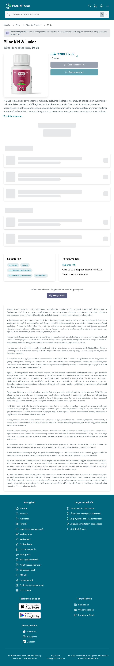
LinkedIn (31, 641)
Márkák (7, 25)
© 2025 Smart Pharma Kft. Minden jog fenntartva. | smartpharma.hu (24, 657)
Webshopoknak (86, 609)
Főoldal (23, 508)
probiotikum (40, 275)
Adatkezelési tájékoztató (83, 508)
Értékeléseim (26, 544)
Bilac (18, 25)
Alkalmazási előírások (30, 564)
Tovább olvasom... (14, 116)
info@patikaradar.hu (56, 658)
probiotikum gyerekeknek (20, 270)
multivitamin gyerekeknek (20, 275)
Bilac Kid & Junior (33, 25)
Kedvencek (25, 539)
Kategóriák (25, 554)
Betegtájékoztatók (29, 559)
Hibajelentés (59, 295)
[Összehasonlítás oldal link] (95, 6)
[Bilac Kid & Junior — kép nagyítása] (26, 74)
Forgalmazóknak (86, 614)
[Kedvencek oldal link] (89, 6)
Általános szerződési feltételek (86, 513)
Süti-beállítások (78, 529)
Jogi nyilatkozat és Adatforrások (86, 518)
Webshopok (26, 534)
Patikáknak (83, 604)
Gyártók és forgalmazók (32, 585)
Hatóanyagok (26, 580)
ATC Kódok (25, 590)
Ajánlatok (24, 518)
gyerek (25, 265)
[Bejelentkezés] (101, 6)
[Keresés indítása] (102, 14)
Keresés (24, 513)
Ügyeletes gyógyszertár (32, 529)
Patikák (23, 523)
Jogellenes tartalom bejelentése (86, 523)
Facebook (32, 631)
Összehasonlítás (28, 549)
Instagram (32, 636)
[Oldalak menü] (107, 6)
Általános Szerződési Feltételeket (93, 657)
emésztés (13, 265)
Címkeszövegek (27, 569)
